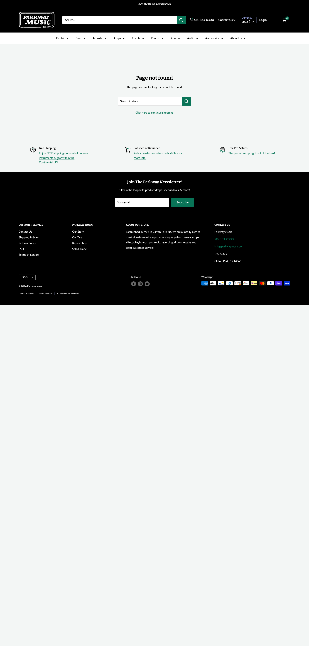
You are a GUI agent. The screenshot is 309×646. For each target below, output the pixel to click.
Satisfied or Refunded (147, 148)
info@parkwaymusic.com (229, 246)
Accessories (212, 38)
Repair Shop (79, 243)
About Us (236, 38)
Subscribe (182, 202)
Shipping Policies (29, 237)
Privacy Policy (45, 293)
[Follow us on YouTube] (147, 283)
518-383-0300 (204, 19)
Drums (155, 38)
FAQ (21, 249)
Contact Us (225, 19)
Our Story (78, 231)
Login (263, 19)
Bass (79, 38)
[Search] (181, 20)
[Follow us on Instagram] (140, 283)
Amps (117, 38)
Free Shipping (47, 148)
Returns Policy (27, 243)
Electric (60, 38)
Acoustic (98, 38)
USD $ (24, 277)
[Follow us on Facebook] (133, 283)
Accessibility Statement (68, 293)
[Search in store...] (186, 101)
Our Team (78, 237)
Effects (136, 38)
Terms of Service (29, 254)
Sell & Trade (79, 249)
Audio (190, 38)
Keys (173, 38)
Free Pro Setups (238, 148)
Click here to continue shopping (154, 112)
